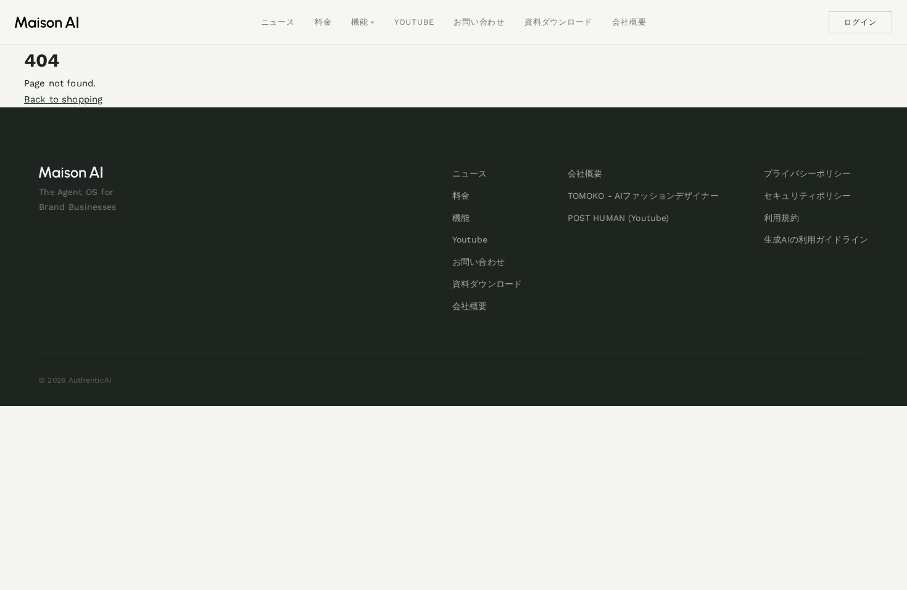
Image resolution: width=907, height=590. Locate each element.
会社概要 (629, 22)
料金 (323, 22)
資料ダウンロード (558, 22)
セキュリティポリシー (807, 196)
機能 (359, 22)
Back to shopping (63, 99)
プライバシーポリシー (807, 173)
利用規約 (781, 218)
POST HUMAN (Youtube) (618, 218)
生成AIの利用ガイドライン (816, 239)
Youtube (414, 22)
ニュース (278, 22)
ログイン (860, 22)
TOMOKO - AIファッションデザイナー (643, 196)
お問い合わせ (479, 22)
